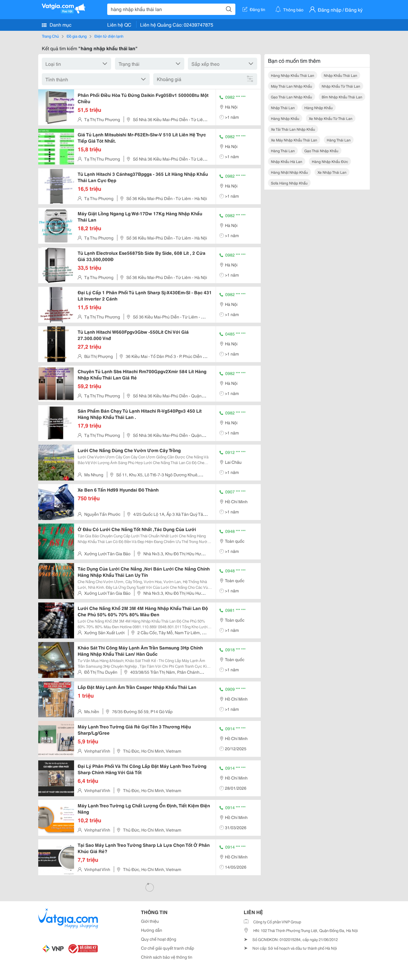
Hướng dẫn (151, 930)
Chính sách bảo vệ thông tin (166, 957)
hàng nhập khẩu (318, 107)
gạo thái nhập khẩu (321, 150)
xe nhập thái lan (331, 172)
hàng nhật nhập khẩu (289, 172)
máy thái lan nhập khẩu (291, 86)
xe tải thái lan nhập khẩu (293, 129)
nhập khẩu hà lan (286, 161)
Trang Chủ (50, 36)
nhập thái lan (283, 107)
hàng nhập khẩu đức (330, 161)
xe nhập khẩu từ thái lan (330, 118)
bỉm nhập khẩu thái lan (342, 96)
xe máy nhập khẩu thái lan (294, 139)
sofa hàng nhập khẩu (289, 182)
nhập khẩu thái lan (340, 75)
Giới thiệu (150, 921)
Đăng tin (257, 9)
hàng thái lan (339, 139)
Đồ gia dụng (77, 36)
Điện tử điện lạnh (108, 36)
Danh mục (59, 24)
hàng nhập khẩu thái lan (292, 75)
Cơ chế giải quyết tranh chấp (167, 948)
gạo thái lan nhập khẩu (291, 96)
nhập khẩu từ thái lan (341, 86)
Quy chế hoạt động (158, 939)
